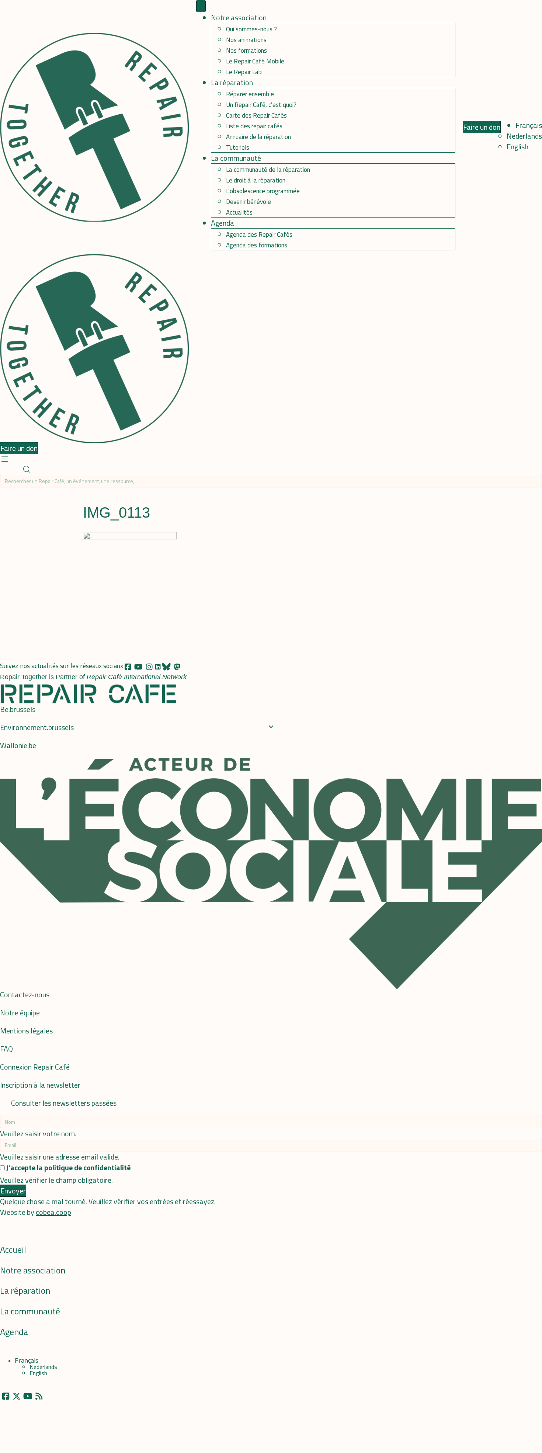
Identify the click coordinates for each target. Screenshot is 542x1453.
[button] (4, 459)
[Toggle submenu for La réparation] (537, 1291)
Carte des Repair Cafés (256, 115)
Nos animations (246, 40)
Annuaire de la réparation (258, 137)
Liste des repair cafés (254, 126)
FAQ (6, 1048)
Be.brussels (17, 709)
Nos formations (246, 50)
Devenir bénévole (248, 201)
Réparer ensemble (250, 94)
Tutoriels (237, 147)
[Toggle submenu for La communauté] (537, 1311)
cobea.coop (53, 1212)
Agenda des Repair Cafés (259, 234)
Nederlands (524, 136)
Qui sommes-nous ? (251, 29)
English (517, 146)
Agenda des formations (256, 245)
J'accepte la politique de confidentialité (68, 1167)
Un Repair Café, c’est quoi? (261, 105)
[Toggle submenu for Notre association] (537, 1270)
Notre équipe (20, 1012)
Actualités (239, 212)
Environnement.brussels (37, 727)
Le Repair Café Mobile (255, 61)
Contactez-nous (24, 994)
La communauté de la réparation (268, 169)
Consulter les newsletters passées (64, 1103)
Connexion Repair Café (35, 1067)
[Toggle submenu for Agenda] (537, 1332)
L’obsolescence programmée (263, 191)
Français (528, 125)
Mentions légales (26, 1030)
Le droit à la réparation (255, 180)
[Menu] (201, 6)
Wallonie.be (18, 745)
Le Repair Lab (244, 72)
